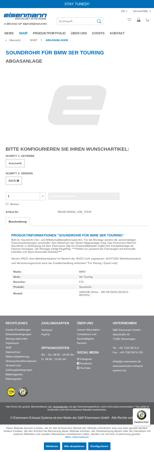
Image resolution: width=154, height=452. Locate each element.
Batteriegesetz (14, 374)
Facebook (85, 363)
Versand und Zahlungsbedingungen (19, 367)
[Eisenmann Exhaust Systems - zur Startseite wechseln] (25, 19)
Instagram (85, 358)
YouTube (85, 367)
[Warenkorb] (148, 20)
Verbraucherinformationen (21, 361)
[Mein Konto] (139, 20)
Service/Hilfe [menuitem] (141, 11)
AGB (8, 347)
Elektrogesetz (14, 378)
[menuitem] (80, 20)
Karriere (82, 342)
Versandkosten (60, 406)
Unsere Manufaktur (88, 329)
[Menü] (148, 410)
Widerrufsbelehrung (17, 356)
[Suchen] (99, 21)
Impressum (12, 342)
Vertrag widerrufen (17, 338)
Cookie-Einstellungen (18, 329)
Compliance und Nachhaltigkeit (86, 336)
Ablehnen (52, 446)
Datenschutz (13, 351)
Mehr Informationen (77, 436)
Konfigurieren (99, 446)
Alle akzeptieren (74, 446)
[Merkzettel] (129, 20)
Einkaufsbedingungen (18, 334)
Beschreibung (18, 221)
